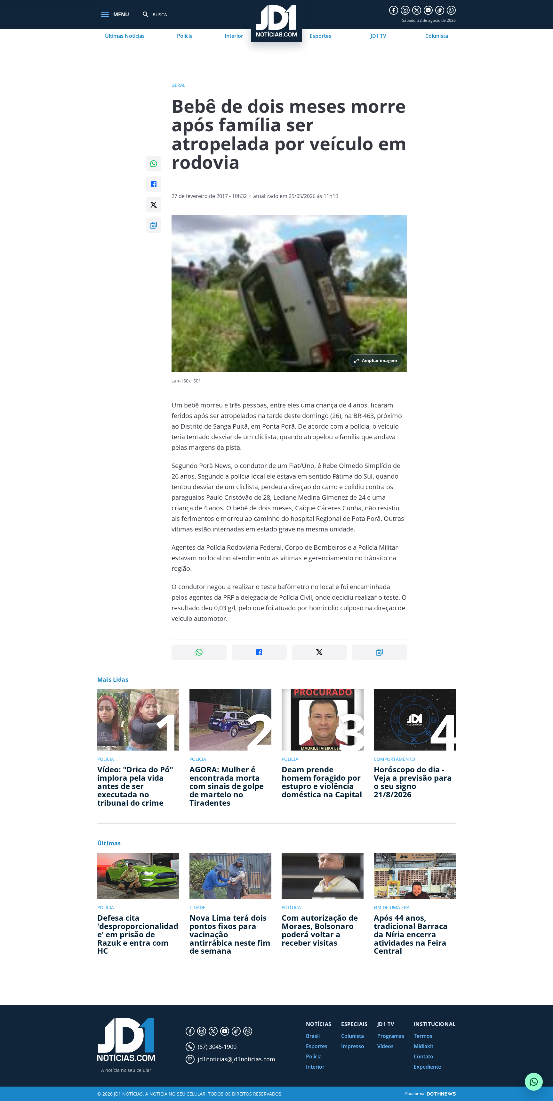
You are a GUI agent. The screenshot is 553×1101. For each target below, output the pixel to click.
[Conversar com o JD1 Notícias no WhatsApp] (534, 1082)
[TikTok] (439, 10)
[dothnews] (441, 1094)
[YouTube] (428, 10)
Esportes (320, 35)
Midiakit (423, 1046)
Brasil (313, 1035)
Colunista (436, 35)
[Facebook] (393, 10)
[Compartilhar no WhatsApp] (153, 163)
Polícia (185, 35)
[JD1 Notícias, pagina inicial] (126, 1039)
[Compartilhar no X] (153, 204)
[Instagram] (405, 10)
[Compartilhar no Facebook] (153, 184)
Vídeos (385, 1046)
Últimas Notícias (125, 35)
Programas (390, 1035)
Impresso (352, 1046)
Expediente (427, 1066)
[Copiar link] (153, 225)
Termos (423, 1035)
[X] (416, 10)
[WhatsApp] (451, 10)
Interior (234, 35)
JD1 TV (378, 35)
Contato (423, 1056)
